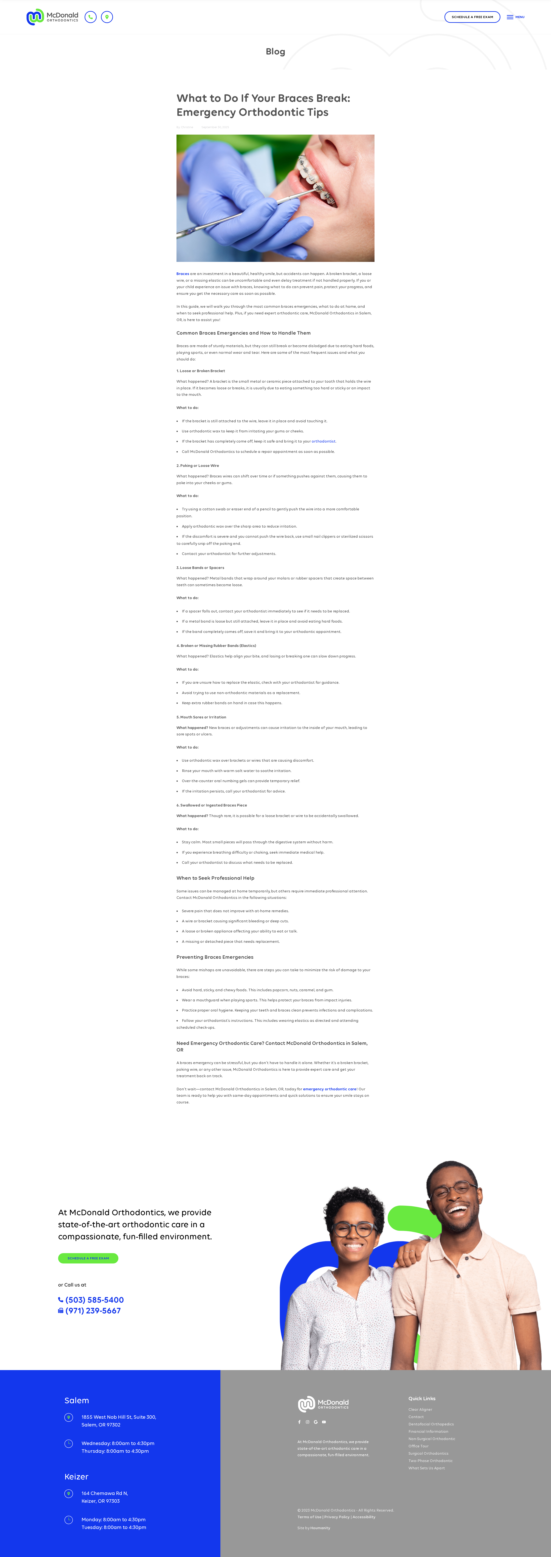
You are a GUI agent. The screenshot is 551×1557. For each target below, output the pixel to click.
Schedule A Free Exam (88, 1258)
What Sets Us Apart (427, 1468)
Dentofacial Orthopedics (431, 1424)
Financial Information (428, 1431)
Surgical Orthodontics (429, 1453)
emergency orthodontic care (329, 1089)
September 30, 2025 (215, 127)
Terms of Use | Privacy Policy (324, 1517)
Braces (182, 273)
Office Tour (419, 1446)
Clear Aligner (420, 1409)
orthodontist (324, 441)
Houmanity (320, 1528)
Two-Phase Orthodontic (431, 1460)
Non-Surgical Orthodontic (432, 1438)
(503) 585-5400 (94, 1299)
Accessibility (364, 1517)
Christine (187, 127)
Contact (416, 1416)
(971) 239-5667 (93, 1310)
